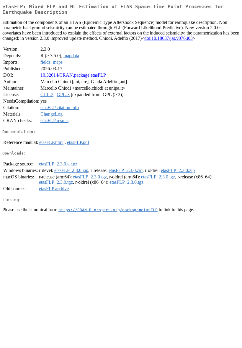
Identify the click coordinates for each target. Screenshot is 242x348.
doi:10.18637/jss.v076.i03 (168, 38)
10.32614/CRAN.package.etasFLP (73, 75)
